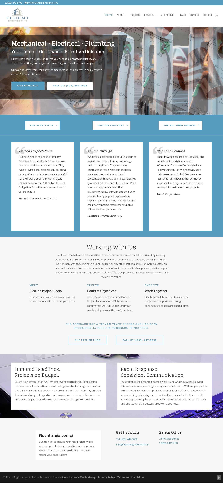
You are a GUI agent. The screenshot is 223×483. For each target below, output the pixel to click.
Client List (167, 15)
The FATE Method (88, 339)
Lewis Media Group (84, 477)
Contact (207, 15)
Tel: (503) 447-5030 (126, 439)
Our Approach (28, 85)
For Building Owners (180, 125)
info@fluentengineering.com (132, 444)
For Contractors (110, 125)
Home (109, 15)
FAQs (183, 15)
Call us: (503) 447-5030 (139, 339)
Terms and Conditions (130, 477)
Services (149, 15)
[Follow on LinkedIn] (219, 477)
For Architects (41, 125)
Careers (194, 15)
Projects (135, 15)
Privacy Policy (106, 477)
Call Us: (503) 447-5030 (70, 85)
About (120, 15)
